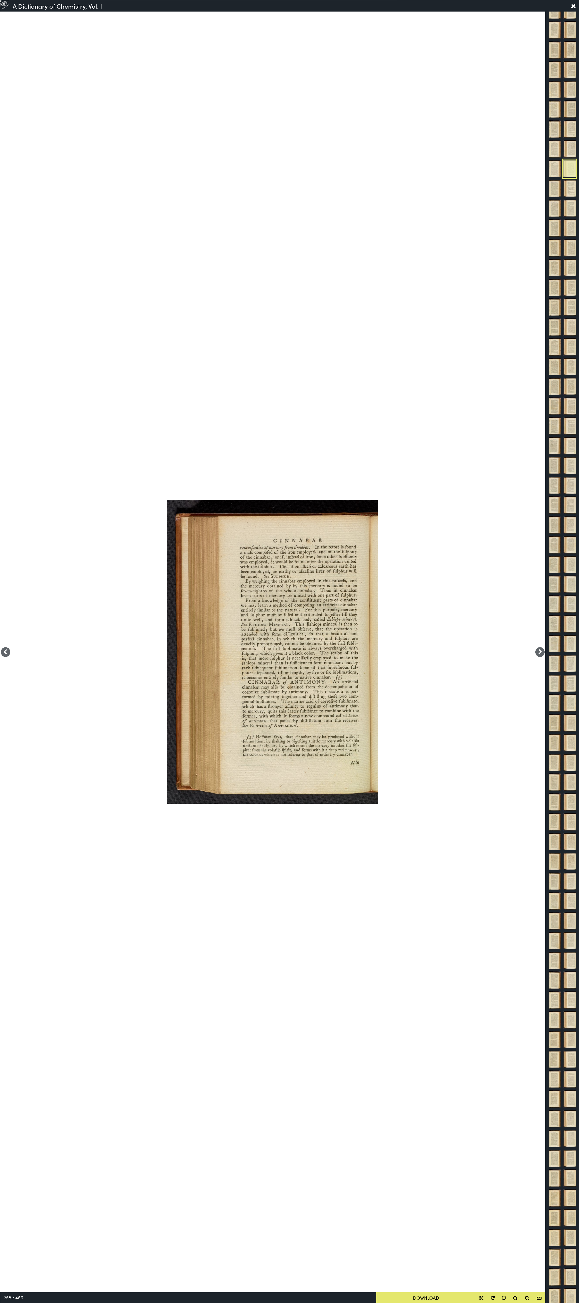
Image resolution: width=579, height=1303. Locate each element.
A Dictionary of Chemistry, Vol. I (57, 5)
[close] (573, 6)
